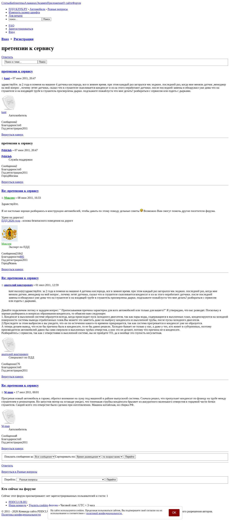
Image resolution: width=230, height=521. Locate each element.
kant (7, 78)
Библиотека (17, 3)
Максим (9, 197)
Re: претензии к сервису (20, 191)
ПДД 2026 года (10, 220)
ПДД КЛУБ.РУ (18, 9)
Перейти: (10, 479)
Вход (12, 32)
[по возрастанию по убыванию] (119, 456)
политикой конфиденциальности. (104, 513)
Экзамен (42, 3)
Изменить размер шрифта (24, 12)
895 (22, 256)
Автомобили (37, 9)
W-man (8, 392)
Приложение (55, 3)
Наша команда (17, 505)
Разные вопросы (58, 9)
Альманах (30, 3)
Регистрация (23, 39)
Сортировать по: (65, 456)
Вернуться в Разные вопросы (19, 471)
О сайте (67, 3)
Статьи (5, 3)
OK (174, 512)
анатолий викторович (18, 285)
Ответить (7, 57)
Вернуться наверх (12, 134)
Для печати (15, 15)
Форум (76, 3)
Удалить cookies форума (43, 505)
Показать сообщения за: (19, 456)
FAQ (11, 25)
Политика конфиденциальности (21, 514)
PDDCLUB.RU (18, 502)
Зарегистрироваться (21, 28)
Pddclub (6, 150)
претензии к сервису (17, 71)
